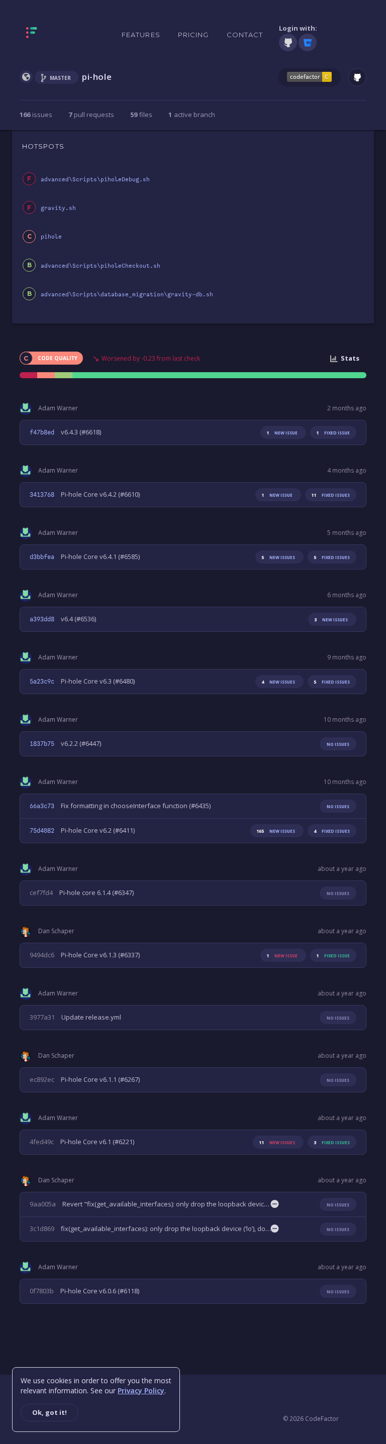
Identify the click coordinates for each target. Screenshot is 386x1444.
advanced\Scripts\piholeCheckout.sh (100, 266)
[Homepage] (63, 35)
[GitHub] (288, 42)
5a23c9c (42, 682)
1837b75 (42, 744)
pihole (51, 237)
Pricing (193, 35)
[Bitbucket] (308, 42)
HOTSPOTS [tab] (43, 146)
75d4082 (42, 831)
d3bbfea (42, 557)
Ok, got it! (49, 1412)
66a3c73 (42, 806)
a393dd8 (42, 619)
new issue (282, 432)
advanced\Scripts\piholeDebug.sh (95, 179)
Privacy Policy (141, 1390)
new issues (278, 557)
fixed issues (330, 495)
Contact (245, 35)
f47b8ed (42, 432)
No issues (338, 744)
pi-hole (97, 76)
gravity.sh (58, 208)
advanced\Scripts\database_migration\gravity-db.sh (127, 294)
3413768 (42, 495)
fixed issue (333, 432)
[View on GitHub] (357, 77)
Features (141, 35)
